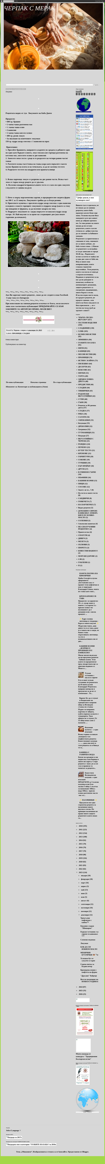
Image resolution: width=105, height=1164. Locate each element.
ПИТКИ (81, 373)
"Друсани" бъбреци (88, 976)
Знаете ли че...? (84, 490)
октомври (85, 908)
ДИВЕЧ (81, 538)
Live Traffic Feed (84, 116)
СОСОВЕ (82, 487)
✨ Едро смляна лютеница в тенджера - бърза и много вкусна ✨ (88, 621)
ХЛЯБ (80, 331)
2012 (81, 833)
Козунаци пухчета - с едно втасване (91, 729)
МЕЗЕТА (82, 541)
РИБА (80, 414)
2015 (81, 844)
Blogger (85, 1152)
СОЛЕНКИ (83, 521)
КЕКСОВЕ (82, 370)
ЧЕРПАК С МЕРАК (29, 8)
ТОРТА (81, 376)
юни (83, 893)
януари (84, 876)
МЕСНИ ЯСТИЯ (85, 354)
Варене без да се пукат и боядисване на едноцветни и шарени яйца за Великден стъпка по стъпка (88, 702)
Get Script (80, 148)
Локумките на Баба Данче (40, 113)
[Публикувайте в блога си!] (49, 330)
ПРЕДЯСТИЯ (84, 384)
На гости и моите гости (88, 493)
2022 (81, 869)
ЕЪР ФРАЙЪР (84, 466)
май (83, 890)
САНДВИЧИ (83, 498)
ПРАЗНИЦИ (16, 333)
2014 (81, 840)
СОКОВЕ (82, 460)
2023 (81, 872)
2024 (81, 987)
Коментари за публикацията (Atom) (33, 387)
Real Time (84, 148)
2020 (81, 862)
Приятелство (83, 532)
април (84, 886)
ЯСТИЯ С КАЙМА (86, 360)
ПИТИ (81, 348)
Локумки (84, 943)
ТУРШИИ (82, 463)
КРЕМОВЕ (83, 453)
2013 (81, 837)
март (83, 883)
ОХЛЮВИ (82, 545)
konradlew (63, 1152)
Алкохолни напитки (86, 524)
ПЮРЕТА (82, 548)
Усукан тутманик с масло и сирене (91, 675)
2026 (81, 994)
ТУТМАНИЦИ (84, 433)
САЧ (80, 559)
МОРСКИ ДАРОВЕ (86, 556)
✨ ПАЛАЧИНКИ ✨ (88, 800)
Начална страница (38, 382)
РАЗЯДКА (82, 444)
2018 (81, 855)
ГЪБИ (80, 402)
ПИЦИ (81, 484)
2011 (81, 830)
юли (83, 897)
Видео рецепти (84, 508)
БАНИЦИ (82, 351)
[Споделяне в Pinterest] (54, 330)
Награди (81, 436)
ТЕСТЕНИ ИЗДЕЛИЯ (87, 323)
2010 (81, 826)
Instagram (24, 298)
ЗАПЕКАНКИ (84, 420)
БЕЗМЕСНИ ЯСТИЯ (87, 334)
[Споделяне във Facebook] (52, 330)
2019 (81, 858)
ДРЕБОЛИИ (83, 426)
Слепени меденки (87, 940)
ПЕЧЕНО (82, 447)
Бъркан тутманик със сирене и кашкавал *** (89, 934)
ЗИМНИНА (83, 340)
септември (85, 904)
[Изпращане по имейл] (48, 330)
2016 (81, 847)
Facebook (64, 295)
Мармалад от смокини (84, 142)
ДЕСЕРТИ (82, 367)
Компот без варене (86, 130)
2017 (81, 851)
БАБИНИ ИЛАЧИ (85, 481)
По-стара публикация (62, 382)
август (84, 901)
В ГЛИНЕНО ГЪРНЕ (87, 472)
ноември (85, 911)
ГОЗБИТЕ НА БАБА (87, 343)
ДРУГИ (81, 469)
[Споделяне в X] (51, 330)
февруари (85, 879)
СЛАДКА (82, 411)
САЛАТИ (82, 417)
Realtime (80, 111)
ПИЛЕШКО (83, 364)
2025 (81, 991)
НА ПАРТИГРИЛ (85, 505)
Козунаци (82, 423)
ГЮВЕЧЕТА (83, 501)
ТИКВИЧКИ (83, 391)
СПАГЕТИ (82, 535)
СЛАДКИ (26, 333)
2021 (81, 865)
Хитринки (82, 429)
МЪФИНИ (82, 477)
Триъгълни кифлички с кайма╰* (86, 920)
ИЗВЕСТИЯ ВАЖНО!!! (88, 551)
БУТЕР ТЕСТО (84, 450)
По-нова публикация (14, 382)
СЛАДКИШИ (84, 328)
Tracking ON (85, 111)
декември (85, 915)
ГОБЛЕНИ (82, 562)
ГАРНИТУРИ (84, 457)
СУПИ (81, 399)
